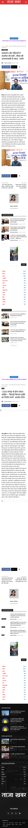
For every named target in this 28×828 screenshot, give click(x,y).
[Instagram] (12, 813)
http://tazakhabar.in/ (14, 208)
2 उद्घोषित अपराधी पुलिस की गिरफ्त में (17, 754)
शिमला (6, 49)
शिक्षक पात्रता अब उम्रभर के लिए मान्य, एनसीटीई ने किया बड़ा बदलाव (21, 186)
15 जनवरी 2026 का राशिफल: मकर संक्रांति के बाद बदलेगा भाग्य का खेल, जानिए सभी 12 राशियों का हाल (17, 720)
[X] (15, 813)
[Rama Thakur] (3, 63)
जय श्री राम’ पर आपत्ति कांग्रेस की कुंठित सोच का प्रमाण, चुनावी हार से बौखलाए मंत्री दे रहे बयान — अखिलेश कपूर (18, 237)
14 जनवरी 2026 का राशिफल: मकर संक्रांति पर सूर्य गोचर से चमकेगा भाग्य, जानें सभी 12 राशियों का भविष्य (18, 728)
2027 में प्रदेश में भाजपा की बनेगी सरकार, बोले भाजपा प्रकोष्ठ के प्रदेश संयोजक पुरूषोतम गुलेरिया (18, 220)
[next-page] (5, 243)
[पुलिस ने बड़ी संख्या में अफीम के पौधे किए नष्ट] (5, 741)
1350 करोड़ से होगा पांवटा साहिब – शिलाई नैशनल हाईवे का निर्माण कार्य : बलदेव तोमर (7, 186)
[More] (19, 66)
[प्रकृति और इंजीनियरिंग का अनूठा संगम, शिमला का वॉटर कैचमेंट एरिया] (5, 713)
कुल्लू (2, 223)
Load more (13, 345)
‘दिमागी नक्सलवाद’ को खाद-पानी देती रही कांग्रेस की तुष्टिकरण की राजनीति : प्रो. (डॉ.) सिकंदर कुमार (17, 229)
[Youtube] (19, 813)
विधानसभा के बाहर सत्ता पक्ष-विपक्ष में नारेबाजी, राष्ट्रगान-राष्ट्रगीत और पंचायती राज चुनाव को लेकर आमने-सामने (18, 339)
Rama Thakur (8, 62)
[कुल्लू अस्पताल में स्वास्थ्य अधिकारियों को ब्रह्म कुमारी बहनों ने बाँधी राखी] (5, 316)
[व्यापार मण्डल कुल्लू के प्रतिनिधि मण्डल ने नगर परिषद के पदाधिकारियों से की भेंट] (5, 332)
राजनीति (6, 46)
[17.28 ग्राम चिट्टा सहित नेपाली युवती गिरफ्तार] (5, 748)
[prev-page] (3, 243)
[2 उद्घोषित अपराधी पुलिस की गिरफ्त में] (5, 755)
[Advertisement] (14, 19)
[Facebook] (8, 813)
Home (3, 46)
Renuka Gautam (14, 224)
